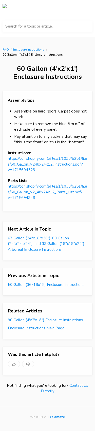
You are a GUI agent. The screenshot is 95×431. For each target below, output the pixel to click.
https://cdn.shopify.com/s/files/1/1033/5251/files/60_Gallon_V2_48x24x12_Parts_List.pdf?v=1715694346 (47, 192)
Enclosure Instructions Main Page (36, 328)
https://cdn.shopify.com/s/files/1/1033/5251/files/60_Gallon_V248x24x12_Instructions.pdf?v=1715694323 (47, 164)
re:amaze (57, 417)
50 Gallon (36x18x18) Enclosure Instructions (46, 284)
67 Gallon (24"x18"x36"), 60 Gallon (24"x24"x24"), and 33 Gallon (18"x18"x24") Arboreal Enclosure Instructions (46, 244)
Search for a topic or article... (29, 26)
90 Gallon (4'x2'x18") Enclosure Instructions (45, 320)
